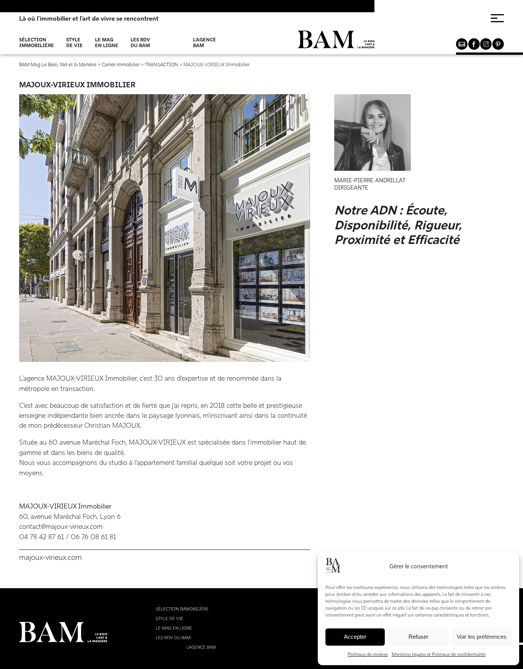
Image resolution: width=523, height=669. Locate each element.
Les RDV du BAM (140, 43)
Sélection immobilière (36, 43)
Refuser (418, 636)
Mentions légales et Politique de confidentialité (438, 655)
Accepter (355, 636)
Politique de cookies (368, 655)
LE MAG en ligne (106, 43)
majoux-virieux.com (50, 558)
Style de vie (74, 43)
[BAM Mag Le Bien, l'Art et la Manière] (336, 42)
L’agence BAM (204, 43)
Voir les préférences (482, 636)
